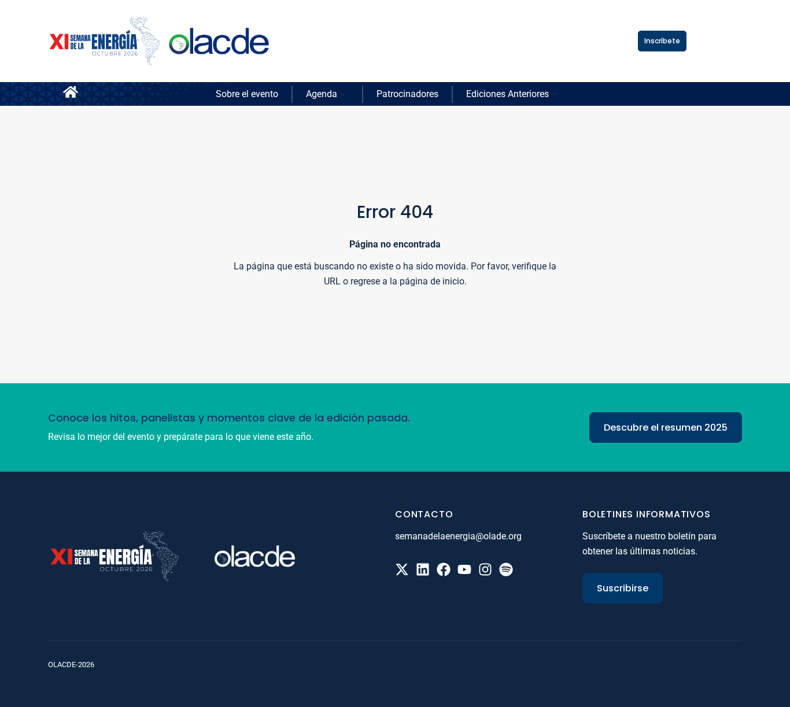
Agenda (321, 93)
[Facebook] (444, 569)
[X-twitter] (402, 569)
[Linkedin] (423, 569)
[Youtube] (464, 569)
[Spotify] (506, 569)
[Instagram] (485, 569)
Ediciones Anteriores (507, 93)
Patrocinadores (407, 93)
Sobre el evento (247, 93)
